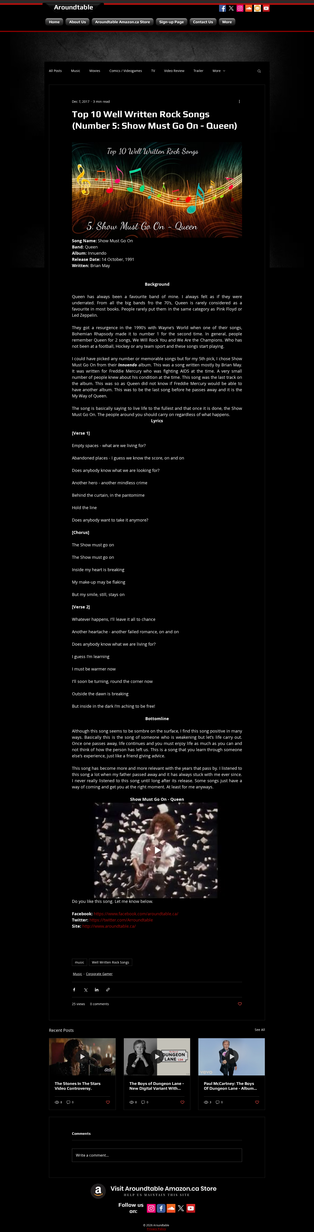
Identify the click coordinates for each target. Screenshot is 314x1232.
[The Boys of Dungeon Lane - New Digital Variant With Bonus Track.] (157, 1056)
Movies (94, 71)
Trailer (198, 71)
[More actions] (239, 101)
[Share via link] (108, 989)
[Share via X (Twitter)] (85, 989)
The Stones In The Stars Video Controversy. (77, 1086)
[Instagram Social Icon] (240, 8)
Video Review (174, 71)
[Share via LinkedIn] (96, 989)
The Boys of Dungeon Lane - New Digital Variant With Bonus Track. (156, 1086)
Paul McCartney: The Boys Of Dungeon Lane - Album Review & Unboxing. (229, 1086)
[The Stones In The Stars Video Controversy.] (82, 1056)
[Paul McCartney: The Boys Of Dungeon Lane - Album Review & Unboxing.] (231, 1056)
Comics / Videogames (125, 71)
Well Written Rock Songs (110, 962)
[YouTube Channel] (266, 8)
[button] (259, 71)
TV (153, 71)
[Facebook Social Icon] (222, 8)
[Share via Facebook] (74, 989)
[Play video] (157, 850)
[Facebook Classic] (161, 1208)
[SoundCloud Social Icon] (248, 8)
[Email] (257, 8)
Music (75, 71)
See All (260, 1029)
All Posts (55, 71)
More (217, 71)
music (79, 962)
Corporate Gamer (99, 974)
